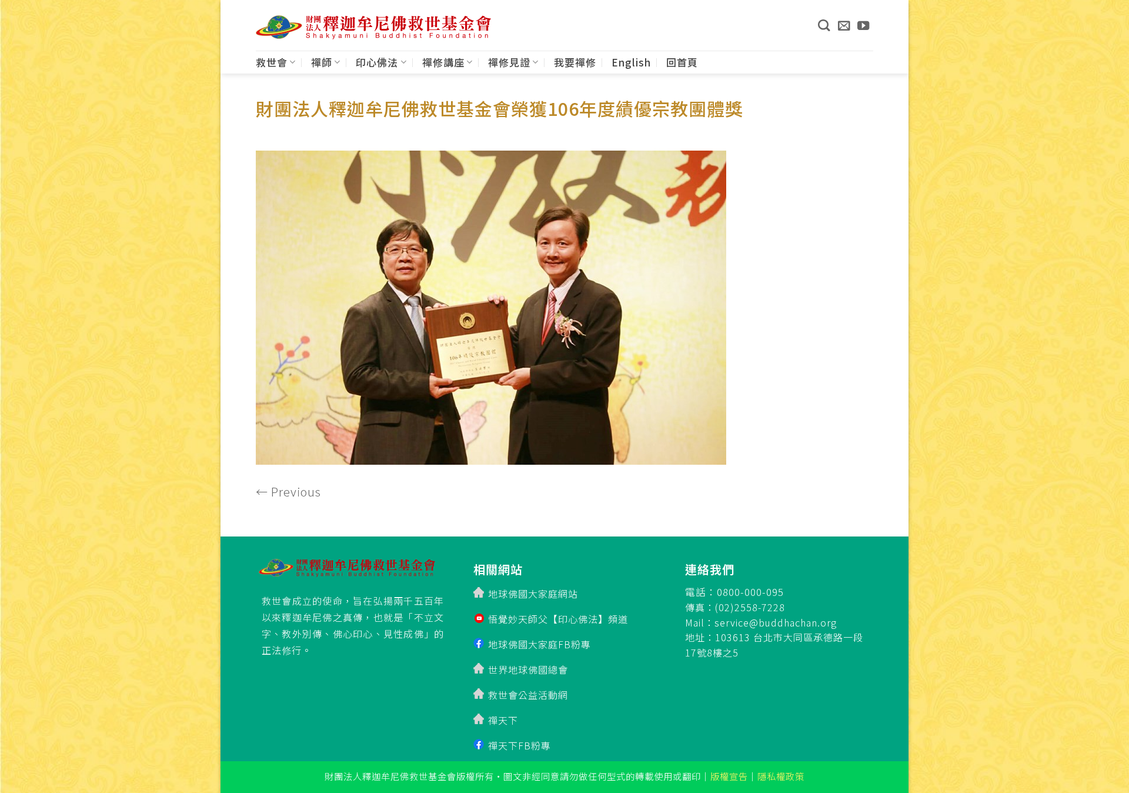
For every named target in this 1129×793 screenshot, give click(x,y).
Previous (288, 491)
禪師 (321, 62)
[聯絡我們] (844, 25)
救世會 (272, 62)
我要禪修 (575, 62)
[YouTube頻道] (863, 25)
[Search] (824, 25)
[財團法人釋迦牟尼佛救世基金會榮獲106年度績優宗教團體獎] (491, 303)
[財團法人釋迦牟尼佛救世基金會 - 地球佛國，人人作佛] (373, 27)
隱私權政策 (780, 775)
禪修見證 (509, 62)
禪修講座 (443, 62)
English (631, 62)
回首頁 (682, 62)
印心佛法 (377, 62)
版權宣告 (729, 775)
